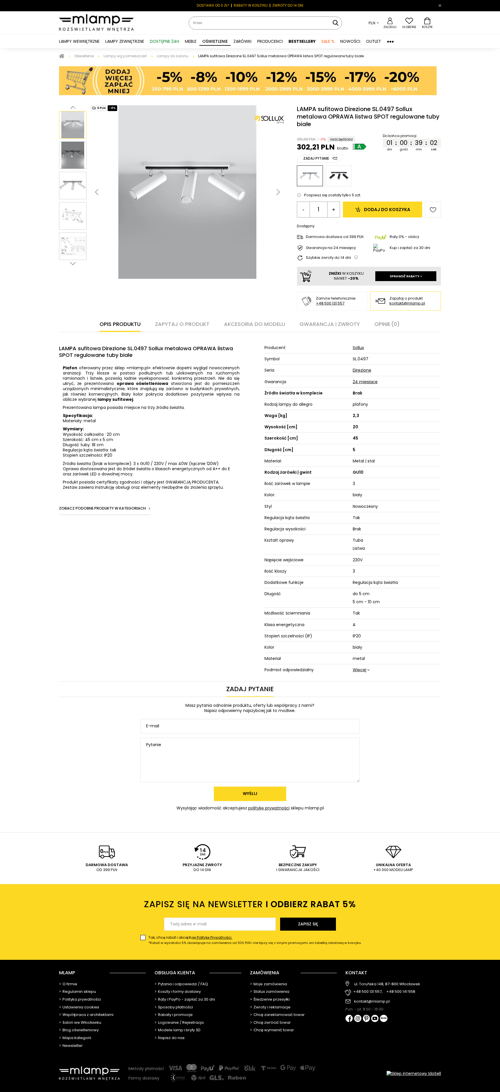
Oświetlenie (84, 56)
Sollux (358, 347)
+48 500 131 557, (368, 991)
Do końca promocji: (401, 136)
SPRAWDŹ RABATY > (406, 276)
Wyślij (250, 793)
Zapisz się (308, 924)
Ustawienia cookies (80, 1007)
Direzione (362, 370)
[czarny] (339, 175)
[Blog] (383, 1019)
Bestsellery (302, 41)
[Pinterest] (366, 1019)
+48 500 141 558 (400, 991)
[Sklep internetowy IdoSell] (414, 1073)
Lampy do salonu (172, 56)
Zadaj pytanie (316, 158)
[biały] (310, 175)
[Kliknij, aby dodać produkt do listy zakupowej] (433, 209)
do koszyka (387, 209)
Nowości (350, 41)
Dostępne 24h (164, 41)
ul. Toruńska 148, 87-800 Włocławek (387, 984)
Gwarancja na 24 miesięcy (331, 248)
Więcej (359, 669)
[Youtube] (374, 1019)
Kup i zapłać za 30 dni (410, 247)
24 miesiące (365, 381)
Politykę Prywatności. (214, 937)
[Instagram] (357, 1019)
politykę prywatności (269, 808)
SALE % (327, 41)
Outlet (373, 41)
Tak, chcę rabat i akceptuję (254, 940)
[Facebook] (349, 1019)
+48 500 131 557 (330, 303)
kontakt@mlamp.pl (407, 303)
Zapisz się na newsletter (250, 904)
